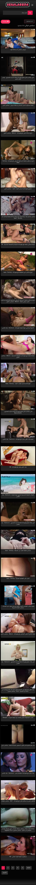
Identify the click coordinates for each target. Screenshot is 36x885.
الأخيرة (4, 872)
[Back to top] (31, 880)
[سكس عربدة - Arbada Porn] (18, 5)
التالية (28, 868)
